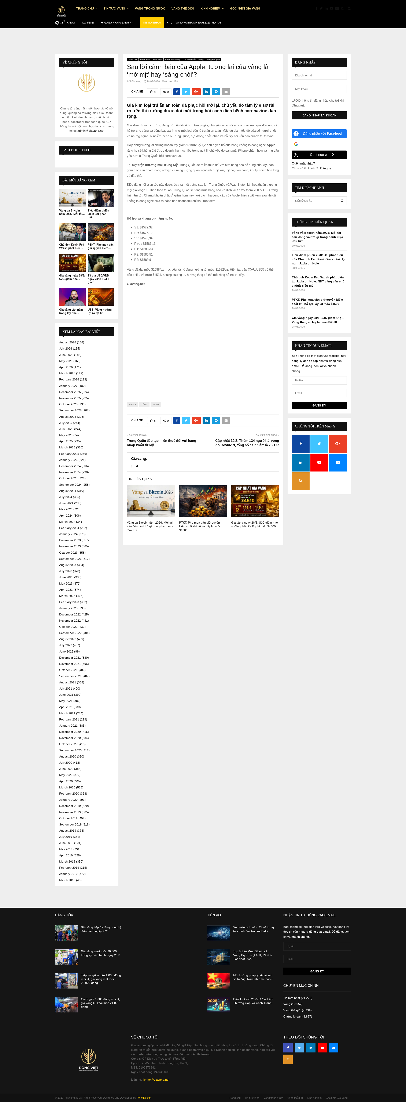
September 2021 (70, 676)
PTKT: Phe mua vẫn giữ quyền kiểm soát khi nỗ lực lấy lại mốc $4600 (200, 526)
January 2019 (68, 873)
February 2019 (69, 867)
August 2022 (67, 639)
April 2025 (66, 441)
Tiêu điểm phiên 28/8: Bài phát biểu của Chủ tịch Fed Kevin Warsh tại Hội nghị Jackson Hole (319, 259)
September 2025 (70, 410)
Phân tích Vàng (173, 59)
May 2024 (66, 509)
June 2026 (66, 355)
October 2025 (68, 404)
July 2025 (65, 422)
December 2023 (70, 540)
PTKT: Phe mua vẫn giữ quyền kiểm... (101, 246)
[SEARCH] (342, 200)
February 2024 (69, 528)
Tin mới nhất (189, 59)
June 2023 (66, 577)
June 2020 (66, 768)
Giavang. (137, 81)
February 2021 (69, 719)
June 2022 (66, 651)
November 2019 (70, 812)
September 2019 (70, 824)
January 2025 (68, 460)
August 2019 (67, 830)
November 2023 (70, 546)
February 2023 (69, 602)
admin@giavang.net (90, 130)
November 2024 (70, 472)
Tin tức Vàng (114, 8)
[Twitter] (322, 8)
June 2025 (66, 429)
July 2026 (65, 348)
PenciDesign (144, 1097)
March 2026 (67, 373)
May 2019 (66, 849)
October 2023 (68, 552)
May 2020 (66, 775)
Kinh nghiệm (210, 8)
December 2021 (70, 657)
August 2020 (67, 756)
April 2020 (66, 781)
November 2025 (70, 398)
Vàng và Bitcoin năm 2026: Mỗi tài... (72, 212)
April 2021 (66, 707)
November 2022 (70, 620)
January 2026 (68, 385)
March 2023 (67, 595)
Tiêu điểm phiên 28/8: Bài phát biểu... (98, 214)
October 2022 (68, 626)
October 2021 (68, 670)
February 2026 (69, 379)
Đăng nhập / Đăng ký (118, 22)
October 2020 (68, 744)
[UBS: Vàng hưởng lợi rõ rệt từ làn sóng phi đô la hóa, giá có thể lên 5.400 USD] (101, 297)
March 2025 (67, 447)
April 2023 (66, 589)
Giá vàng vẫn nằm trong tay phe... (71, 311)
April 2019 (66, 855)
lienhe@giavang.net (156, 1079)
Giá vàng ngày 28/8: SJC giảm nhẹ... (72, 277)
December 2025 (70, 392)
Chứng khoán (292, 1016)
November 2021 (70, 663)
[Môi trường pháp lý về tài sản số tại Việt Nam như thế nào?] (218, 981)
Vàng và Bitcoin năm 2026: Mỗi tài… (199, 22)
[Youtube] (332, 8)
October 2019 (68, 818)
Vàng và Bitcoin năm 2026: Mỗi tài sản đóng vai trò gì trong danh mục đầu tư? (150, 526)
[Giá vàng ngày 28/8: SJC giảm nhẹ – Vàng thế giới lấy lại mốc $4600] (72, 263)
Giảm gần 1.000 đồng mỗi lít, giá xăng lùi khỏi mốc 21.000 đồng (100, 1002)
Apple (132, 404)
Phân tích (132, 59)
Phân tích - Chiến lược (151, 59)
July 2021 (65, 688)
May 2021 (66, 700)
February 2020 (69, 793)
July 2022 (65, 645)
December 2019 (70, 805)
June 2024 (66, 503)
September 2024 (70, 484)
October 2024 (68, 478)
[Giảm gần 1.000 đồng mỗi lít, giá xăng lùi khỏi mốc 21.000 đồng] (66, 1004)
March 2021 (67, 713)
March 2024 (67, 521)
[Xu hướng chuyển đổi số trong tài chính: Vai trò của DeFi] (218, 933)
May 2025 (66, 435)
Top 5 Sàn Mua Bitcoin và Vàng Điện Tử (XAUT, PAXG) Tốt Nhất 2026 (252, 955)
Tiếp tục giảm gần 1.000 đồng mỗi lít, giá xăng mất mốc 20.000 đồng (101, 978)
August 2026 (67, 342)
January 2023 (68, 608)
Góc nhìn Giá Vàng (245, 8)
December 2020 (70, 731)
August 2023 (67, 565)
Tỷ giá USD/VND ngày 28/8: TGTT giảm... (98, 279)
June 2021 (66, 694)
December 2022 (70, 614)
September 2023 (70, 558)
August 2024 (67, 490)
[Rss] (343, 8)
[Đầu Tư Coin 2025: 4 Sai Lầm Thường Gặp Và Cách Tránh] (218, 1004)
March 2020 (67, 787)
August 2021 (67, 682)
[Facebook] (317, 8)
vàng (156, 404)
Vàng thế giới (182, 8)
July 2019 (65, 836)
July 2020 (65, 762)
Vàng (201, 59)
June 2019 (66, 843)
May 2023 (66, 583)
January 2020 (68, 799)
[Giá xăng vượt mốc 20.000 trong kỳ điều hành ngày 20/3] (66, 957)
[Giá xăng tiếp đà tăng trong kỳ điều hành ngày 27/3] (66, 933)
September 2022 (70, 633)
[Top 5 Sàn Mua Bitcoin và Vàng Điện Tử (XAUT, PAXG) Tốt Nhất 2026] (218, 957)
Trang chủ (85, 8)
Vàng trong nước (150, 8)
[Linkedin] (327, 8)
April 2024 (66, 515)
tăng (144, 404)
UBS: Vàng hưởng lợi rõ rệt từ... (100, 311)
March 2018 (67, 880)
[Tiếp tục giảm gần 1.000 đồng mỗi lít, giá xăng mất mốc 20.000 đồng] (66, 981)
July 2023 (65, 571)
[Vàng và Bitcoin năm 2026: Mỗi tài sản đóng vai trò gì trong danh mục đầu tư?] (72, 198)
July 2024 (65, 497)
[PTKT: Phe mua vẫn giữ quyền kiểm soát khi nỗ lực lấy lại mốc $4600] (101, 232)
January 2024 (68, 534)
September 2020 (70, 750)
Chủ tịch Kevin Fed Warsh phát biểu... (71, 246)
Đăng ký (326, 168)
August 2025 (67, 416)
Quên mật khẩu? (303, 163)
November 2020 (70, 738)
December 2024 (70, 466)
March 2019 (67, 861)
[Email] (338, 8)
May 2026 (66, 361)
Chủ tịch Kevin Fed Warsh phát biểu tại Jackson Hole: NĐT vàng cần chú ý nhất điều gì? (318, 281)
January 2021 (68, 725)
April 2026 (66, 367)
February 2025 (69, 453)
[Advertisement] (203, 340)
